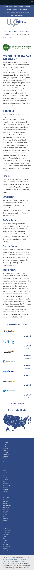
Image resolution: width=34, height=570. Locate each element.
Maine (4, 482)
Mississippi (6, 497)
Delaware (5, 456)
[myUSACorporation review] (27, 395)
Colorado (5, 450)
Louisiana (5, 480)
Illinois (4, 470)
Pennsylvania (6, 527)
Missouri (5, 491)
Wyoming (5, 550)
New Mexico (6, 509)
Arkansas (5, 448)
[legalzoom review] (27, 375)
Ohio (4, 517)
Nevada (5, 503)
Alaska (4, 444)
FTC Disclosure (18, 15)
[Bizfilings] (9, 343)
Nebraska (5, 501)
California (5, 452)
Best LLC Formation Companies (20, 561)
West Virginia (6, 546)
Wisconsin (5, 548)
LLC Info (17, 22)
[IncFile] (9, 333)
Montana (5, 499)
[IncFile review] (27, 336)
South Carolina (7, 531)
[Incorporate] (9, 382)
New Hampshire (7, 505)
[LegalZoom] (9, 372)
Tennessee (6, 534)
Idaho (4, 464)
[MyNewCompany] (9, 363)
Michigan (5, 487)
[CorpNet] (9, 353)
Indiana (5, 472)
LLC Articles (22, 559)
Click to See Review (27, 339)
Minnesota (5, 489)
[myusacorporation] (9, 392)
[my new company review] (27, 365)
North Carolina (7, 513)
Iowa (4, 474)
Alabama (5, 442)
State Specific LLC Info (11, 559)
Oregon (5, 521)
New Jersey (6, 507)
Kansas (5, 476)
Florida (5, 458)
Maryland (5, 483)
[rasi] (17, 47)
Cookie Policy (14, 569)
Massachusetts (7, 485)
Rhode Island (6, 529)
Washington (6, 544)
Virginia (5, 542)
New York (5, 511)
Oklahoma (5, 519)
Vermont (5, 540)
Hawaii (4, 462)
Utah (4, 538)
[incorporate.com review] (27, 385)
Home (5, 32)
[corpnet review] (27, 356)
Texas (4, 536)
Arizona (5, 446)
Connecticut (6, 454)
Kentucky (5, 478)
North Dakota (6, 515)
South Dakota (6, 533)
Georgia (5, 460)
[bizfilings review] (27, 346)
